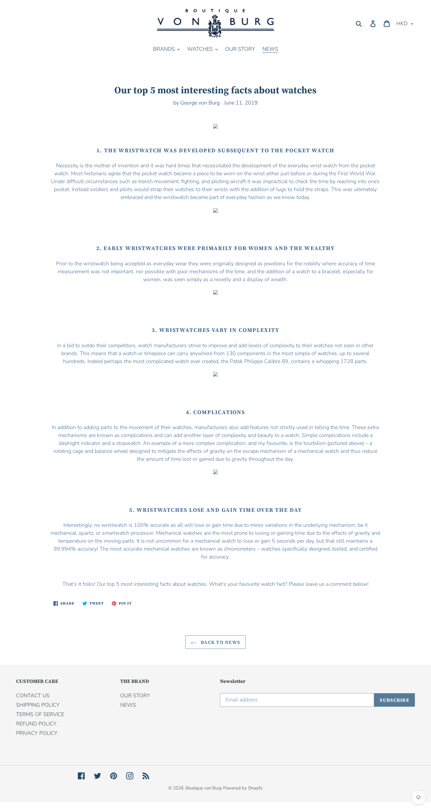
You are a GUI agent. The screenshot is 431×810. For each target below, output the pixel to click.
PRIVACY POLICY (36, 733)
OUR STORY (135, 695)
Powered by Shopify (243, 788)
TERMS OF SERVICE (40, 714)
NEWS (128, 704)
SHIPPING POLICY (38, 704)
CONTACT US (33, 695)
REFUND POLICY (36, 723)
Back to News (220, 642)
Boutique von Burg (204, 788)
